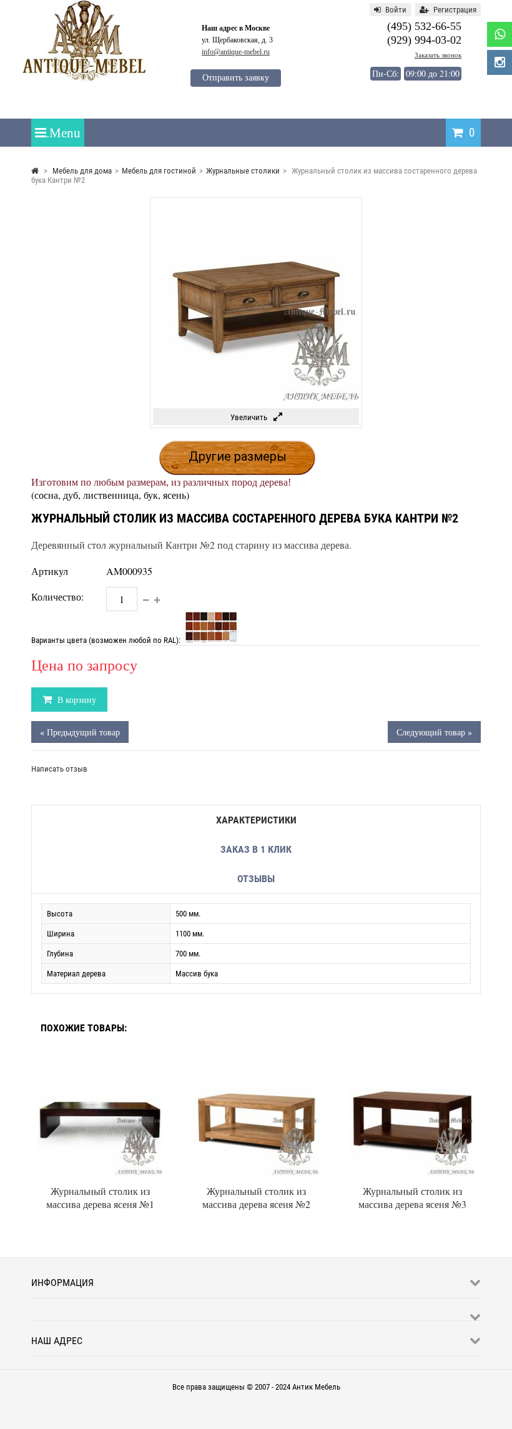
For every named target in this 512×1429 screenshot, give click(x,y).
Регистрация (454, 9)
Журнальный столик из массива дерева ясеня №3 (412, 1197)
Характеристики (256, 820)
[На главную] (35, 170)
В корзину (75, 699)
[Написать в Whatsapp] (499, 34)
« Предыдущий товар (80, 732)
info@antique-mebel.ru (236, 51)
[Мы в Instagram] (499, 62)
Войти (395, 9)
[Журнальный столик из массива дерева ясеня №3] (412, 1058)
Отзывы (256, 879)
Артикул (49, 570)
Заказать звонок (438, 55)
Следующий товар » (434, 732)
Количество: (57, 596)
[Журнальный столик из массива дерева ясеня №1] (99, 1058)
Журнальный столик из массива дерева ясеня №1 (100, 1197)
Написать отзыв (59, 768)
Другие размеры (238, 456)
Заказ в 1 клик (256, 849)
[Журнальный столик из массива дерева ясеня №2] (256, 1058)
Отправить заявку (235, 77)
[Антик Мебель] (84, 79)
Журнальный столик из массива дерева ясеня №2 (256, 1197)
